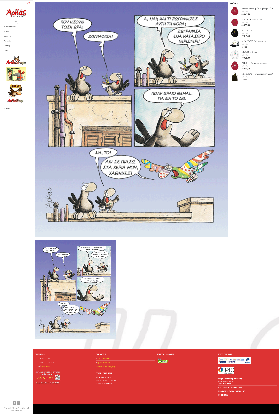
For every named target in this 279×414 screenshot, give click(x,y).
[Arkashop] (15, 60)
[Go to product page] (234, 11)
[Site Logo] (16, 13)
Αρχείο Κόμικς (10, 26)
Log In (8, 108)
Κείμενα (7, 36)
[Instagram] (18, 403)
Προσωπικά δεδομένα (103, 362)
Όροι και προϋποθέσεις (104, 358)
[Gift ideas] (15, 74)
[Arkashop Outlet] (15, 93)
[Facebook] (14, 403)
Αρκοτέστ (8, 41)
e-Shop (7, 46)
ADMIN (20, 410)
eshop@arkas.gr (45, 366)
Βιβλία (6, 31)
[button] (16, 22)
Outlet (6, 50)
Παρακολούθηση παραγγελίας (106, 367)
